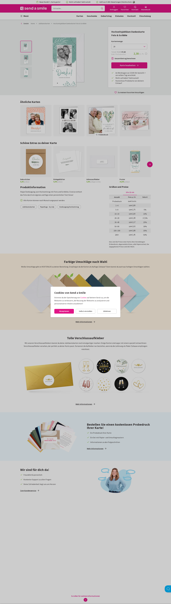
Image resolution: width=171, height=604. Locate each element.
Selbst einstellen (85, 311)
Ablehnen (107, 311)
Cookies (83, 297)
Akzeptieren (64, 311)
